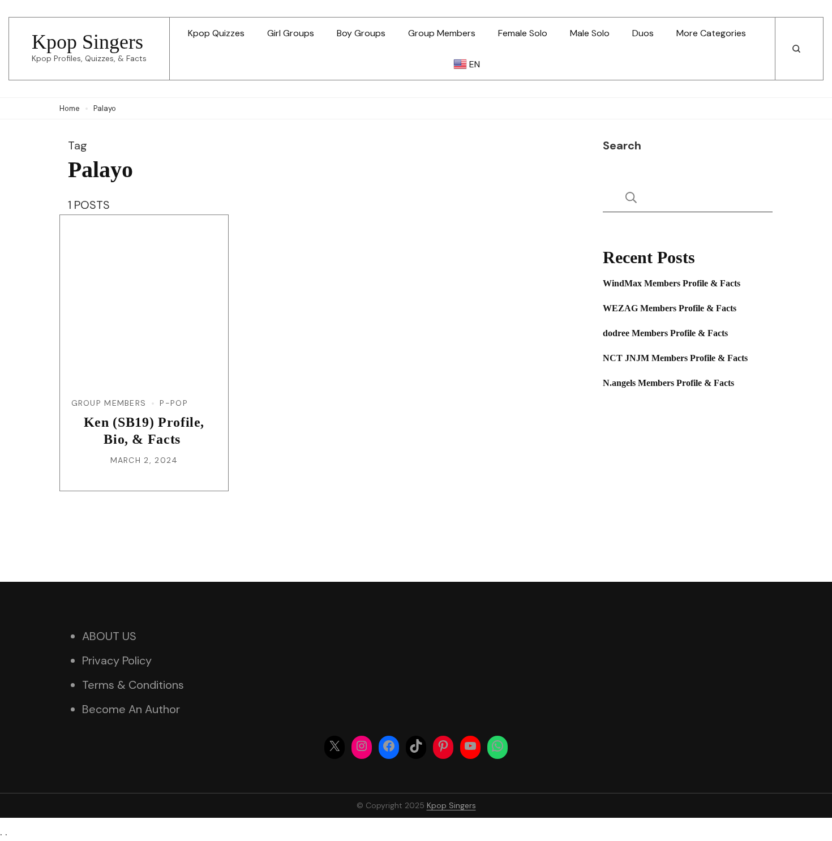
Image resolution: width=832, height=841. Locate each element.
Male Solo (590, 33)
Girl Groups (290, 33)
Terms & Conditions (133, 684)
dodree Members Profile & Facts (665, 333)
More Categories (711, 33)
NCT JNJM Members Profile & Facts (675, 358)
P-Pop (174, 403)
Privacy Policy (117, 660)
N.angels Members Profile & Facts (668, 383)
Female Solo (522, 33)
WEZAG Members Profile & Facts (669, 308)
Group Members (441, 33)
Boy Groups (361, 33)
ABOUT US (109, 636)
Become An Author (131, 709)
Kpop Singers (87, 42)
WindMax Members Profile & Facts (671, 283)
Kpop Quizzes (216, 33)
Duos (643, 33)
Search (622, 145)
